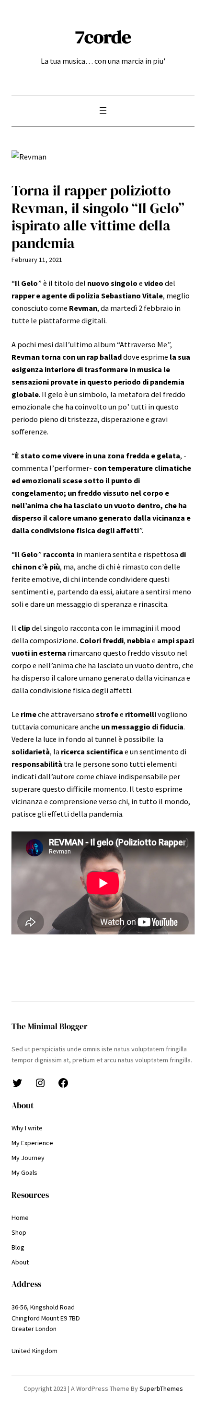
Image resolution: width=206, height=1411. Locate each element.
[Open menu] (103, 110)
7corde (103, 36)
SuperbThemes (161, 1388)
